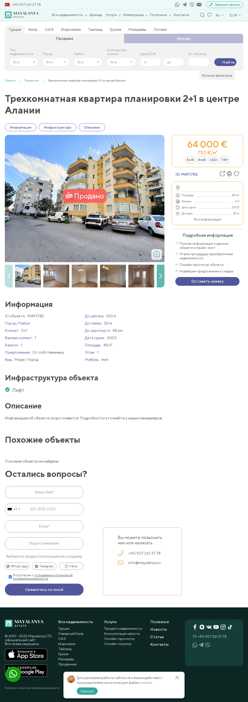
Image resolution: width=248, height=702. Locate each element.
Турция (14, 29)
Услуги (111, 15)
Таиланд (95, 29)
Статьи (157, 637)
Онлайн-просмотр (119, 639)
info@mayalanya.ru (144, 562)
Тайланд (64, 649)
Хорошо (87, 691)
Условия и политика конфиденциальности (32, 688)
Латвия (160, 29)
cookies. (146, 683)
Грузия (115, 29)
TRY (224, 160)
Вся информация (207, 219)
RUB (202, 160)
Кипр (33, 29)
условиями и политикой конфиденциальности (43, 576)
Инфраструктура (57, 127)
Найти (228, 62)
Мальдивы (137, 29)
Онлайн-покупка (117, 644)
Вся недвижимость (67, 15)
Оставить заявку (207, 281)
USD (213, 160)
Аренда (95, 15)
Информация (20, 127)
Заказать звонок (227, 5)
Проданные (67, 664)
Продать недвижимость (123, 628)
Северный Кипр (71, 634)
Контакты (181, 15)
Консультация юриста (122, 634)
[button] (160, 276)
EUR (190, 160)
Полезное (158, 15)
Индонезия (71, 29)
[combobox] (13, 509)
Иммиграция (133, 15)
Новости (158, 629)
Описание (92, 127)
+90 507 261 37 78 (26, 5)
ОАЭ (49, 29)
